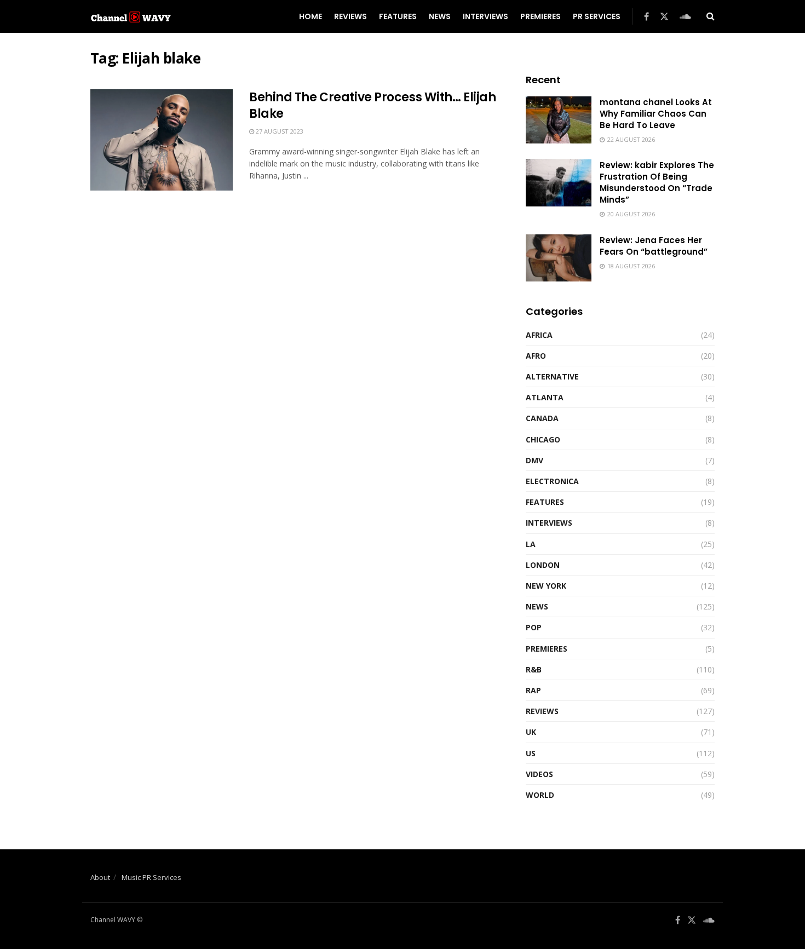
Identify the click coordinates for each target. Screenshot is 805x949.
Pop (534, 627)
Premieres (540, 16)
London (543, 565)
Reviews (350, 16)
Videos (539, 774)
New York (546, 585)
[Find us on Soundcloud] (685, 16)
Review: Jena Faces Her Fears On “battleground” (654, 245)
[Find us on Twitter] (664, 16)
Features (398, 16)
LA (531, 544)
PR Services (596, 16)
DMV (534, 460)
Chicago (543, 439)
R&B (534, 669)
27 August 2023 (278, 131)
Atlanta (545, 397)
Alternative (552, 376)
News (440, 16)
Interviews (485, 16)
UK (531, 732)
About (100, 877)
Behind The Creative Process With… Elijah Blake (372, 106)
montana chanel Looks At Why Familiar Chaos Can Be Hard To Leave (656, 113)
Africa (539, 335)
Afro (536, 355)
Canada (542, 418)
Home (310, 16)
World (540, 795)
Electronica (552, 481)
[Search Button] (710, 16)
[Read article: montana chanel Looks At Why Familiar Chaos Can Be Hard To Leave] (558, 119)
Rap (533, 690)
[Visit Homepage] (130, 16)
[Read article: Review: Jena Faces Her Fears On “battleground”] (558, 257)
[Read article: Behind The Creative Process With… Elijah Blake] (161, 140)
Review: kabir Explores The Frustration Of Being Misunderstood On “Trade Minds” (657, 182)
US (531, 753)
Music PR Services (151, 877)
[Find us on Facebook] (646, 16)
